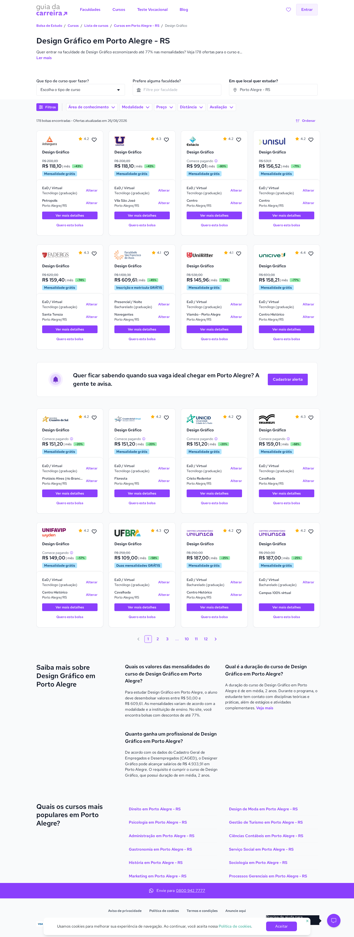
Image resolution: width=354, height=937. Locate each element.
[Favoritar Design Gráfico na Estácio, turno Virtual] (238, 140)
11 (196, 638)
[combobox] (177, 90)
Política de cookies (164, 911)
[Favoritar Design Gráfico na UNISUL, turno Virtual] (311, 140)
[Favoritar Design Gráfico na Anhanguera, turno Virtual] (94, 140)
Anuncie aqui (235, 911)
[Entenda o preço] (216, 161)
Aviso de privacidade (125, 911)
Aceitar (281, 926)
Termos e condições (202, 911)
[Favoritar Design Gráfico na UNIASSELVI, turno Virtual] (311, 417)
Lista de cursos (96, 25)
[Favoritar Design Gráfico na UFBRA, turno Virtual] (166, 531)
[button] (334, 920)
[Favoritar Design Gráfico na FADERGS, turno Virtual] (94, 253)
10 (187, 638)
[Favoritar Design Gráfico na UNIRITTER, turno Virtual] (238, 253)
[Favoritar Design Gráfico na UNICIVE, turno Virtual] (311, 253)
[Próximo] (215, 639)
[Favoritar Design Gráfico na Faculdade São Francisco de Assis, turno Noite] (166, 253)
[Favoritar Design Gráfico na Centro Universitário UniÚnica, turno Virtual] (238, 531)
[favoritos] (288, 9)
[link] (55, 141)
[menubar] (134, 9)
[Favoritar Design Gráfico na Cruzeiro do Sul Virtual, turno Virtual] (166, 417)
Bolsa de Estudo (49, 25)
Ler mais (44, 57)
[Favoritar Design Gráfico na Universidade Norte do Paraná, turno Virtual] (166, 140)
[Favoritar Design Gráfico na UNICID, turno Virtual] (238, 417)
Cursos (73, 25)
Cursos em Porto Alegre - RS (136, 25)
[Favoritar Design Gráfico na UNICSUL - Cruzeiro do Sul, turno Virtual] (94, 417)
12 (206, 638)
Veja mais (264, 707)
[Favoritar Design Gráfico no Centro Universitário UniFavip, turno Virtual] (94, 531)
